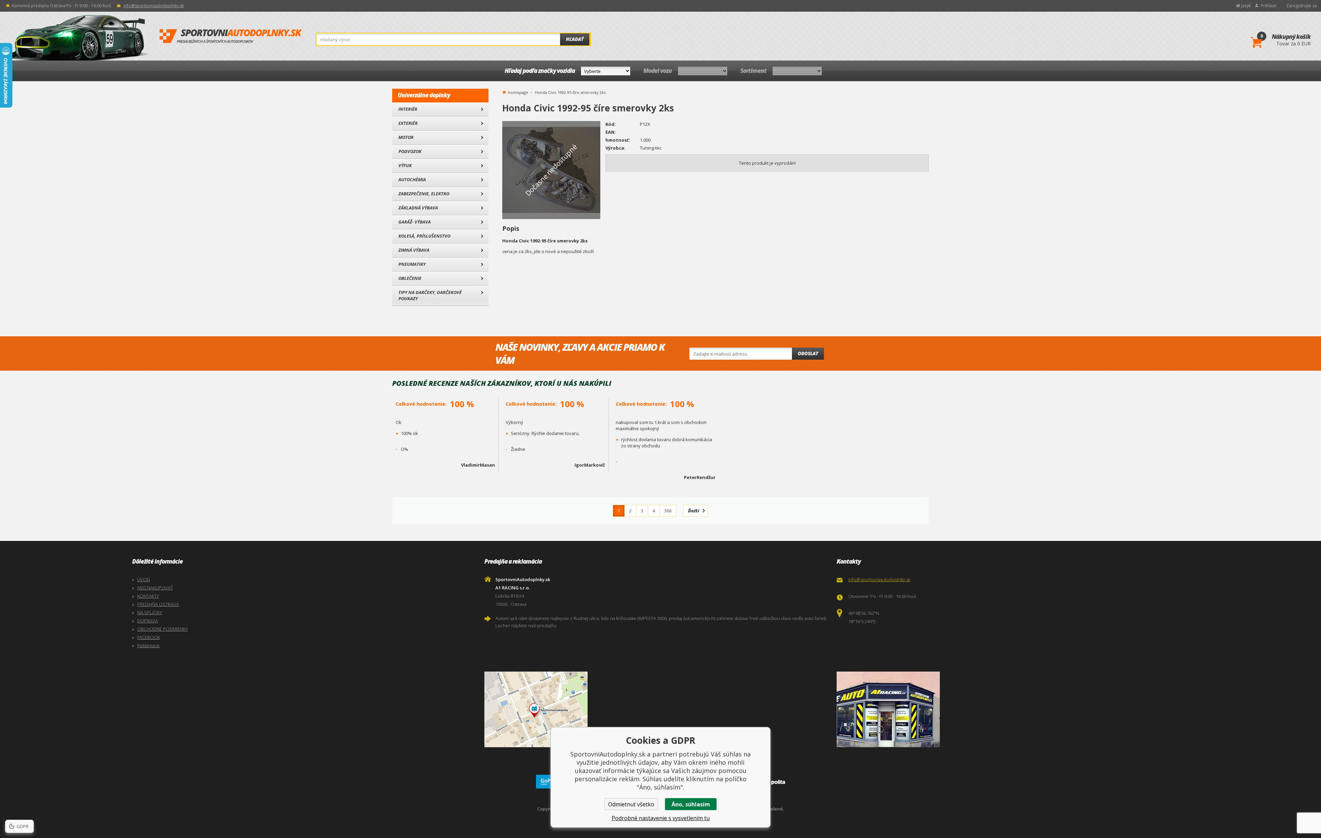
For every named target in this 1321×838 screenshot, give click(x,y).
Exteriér (408, 123)
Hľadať (574, 39)
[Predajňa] (1011, 709)
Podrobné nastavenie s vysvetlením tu (661, 818)
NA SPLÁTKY (149, 612)
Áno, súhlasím (691, 804)
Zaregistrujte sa (1301, 6)
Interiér (407, 109)
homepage (518, 92)
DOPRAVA (147, 621)
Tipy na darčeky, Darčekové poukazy (430, 295)
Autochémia (412, 179)
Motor (406, 137)
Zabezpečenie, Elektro (423, 194)
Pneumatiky (412, 264)
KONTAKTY (148, 596)
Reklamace (148, 645)
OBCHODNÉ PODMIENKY (162, 629)
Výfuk (405, 165)
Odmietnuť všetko (631, 804)
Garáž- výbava (414, 222)
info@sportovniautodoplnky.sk (153, 6)
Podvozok (409, 151)
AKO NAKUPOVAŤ (155, 588)
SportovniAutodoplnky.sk (231, 36)
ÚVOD (143, 579)
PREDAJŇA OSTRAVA (158, 604)
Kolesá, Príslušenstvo (424, 236)
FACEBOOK (148, 637)
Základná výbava (418, 208)
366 (668, 511)
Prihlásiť (1268, 6)
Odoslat (808, 353)
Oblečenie (409, 278)
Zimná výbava (413, 250)
